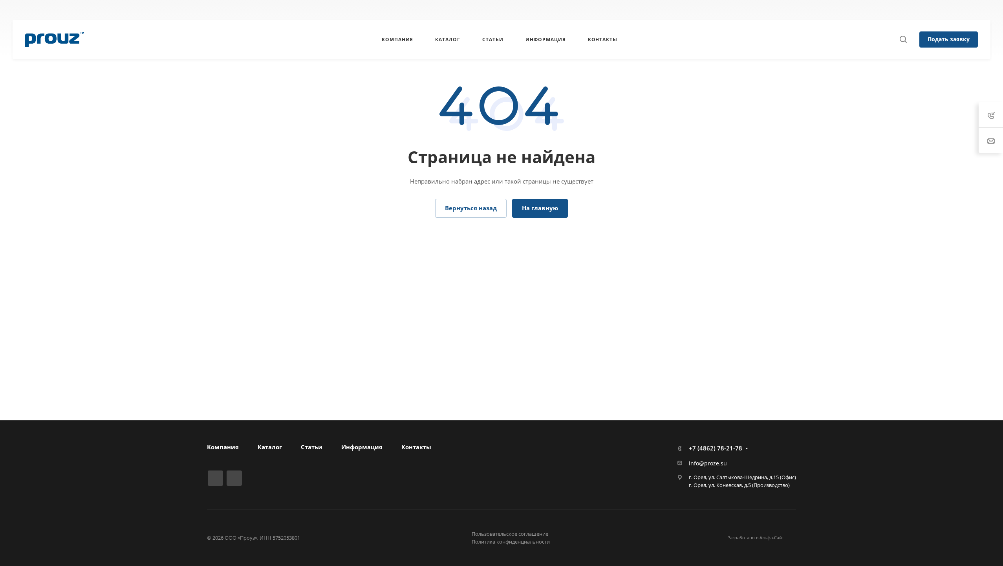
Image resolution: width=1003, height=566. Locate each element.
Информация (362, 447)
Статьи (311, 447)
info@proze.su (708, 463)
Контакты (416, 447)
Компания (223, 447)
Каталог (270, 447)
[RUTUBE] (345, 10)
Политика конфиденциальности (511, 541)
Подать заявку (949, 39)
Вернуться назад (471, 208)
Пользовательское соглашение (510, 533)
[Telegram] (359, 10)
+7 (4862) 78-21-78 (660, 10)
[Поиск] (903, 39)
